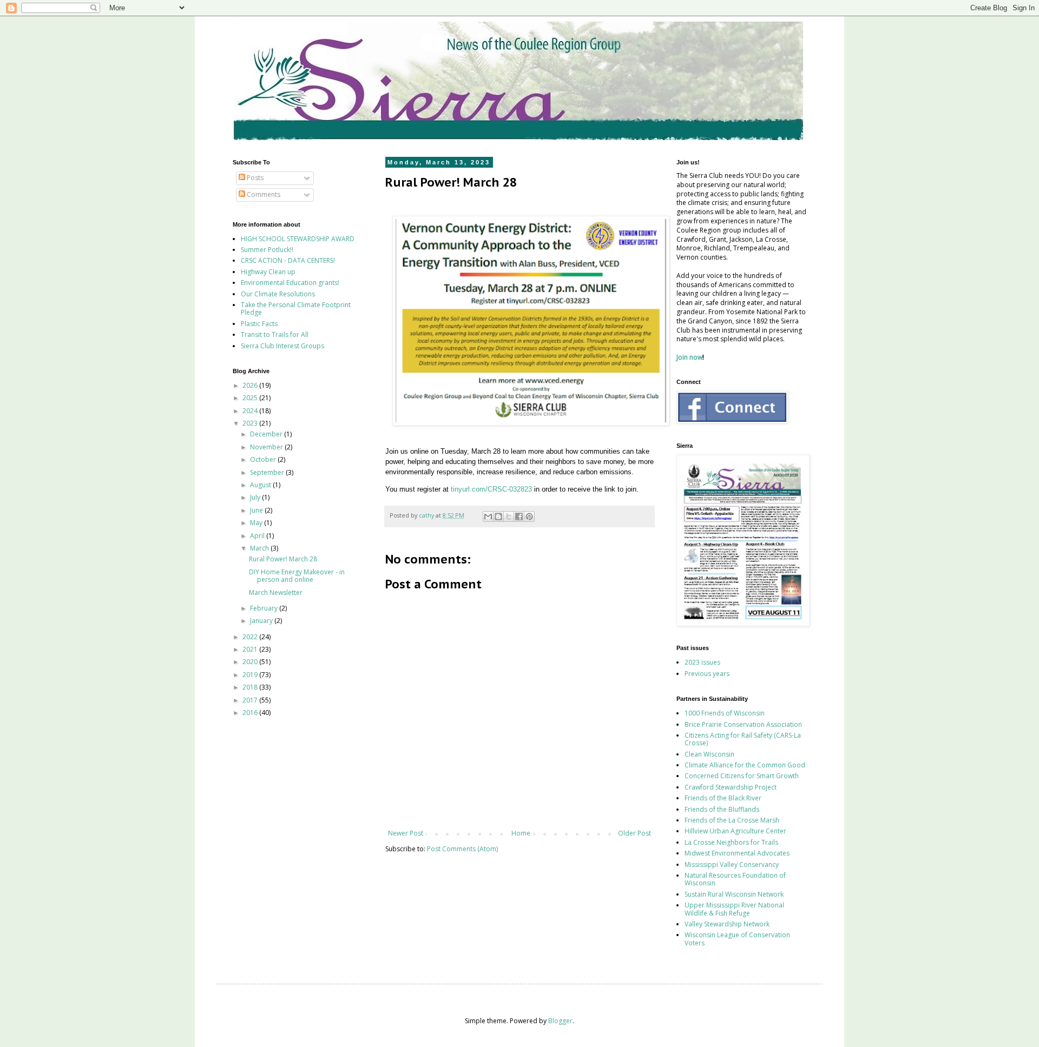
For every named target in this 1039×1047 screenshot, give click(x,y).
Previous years (707, 673)
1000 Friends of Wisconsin (725, 713)
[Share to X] (508, 516)
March (260, 548)
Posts (254, 177)
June (257, 510)
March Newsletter (276, 592)
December (267, 434)
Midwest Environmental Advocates (737, 853)
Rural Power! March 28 (283, 559)
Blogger (560, 1020)
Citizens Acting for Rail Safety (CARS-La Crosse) (743, 739)
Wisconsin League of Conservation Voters (737, 938)
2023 (250, 423)
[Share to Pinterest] (529, 516)
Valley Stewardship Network (727, 924)
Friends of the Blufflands (722, 809)
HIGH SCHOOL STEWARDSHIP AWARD (297, 238)
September (268, 472)
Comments (262, 194)
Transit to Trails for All (274, 334)
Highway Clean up (268, 271)
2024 (250, 410)
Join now (689, 357)
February (264, 608)
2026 (250, 385)
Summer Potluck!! (267, 249)
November (267, 447)
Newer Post (405, 833)
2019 (250, 674)
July (256, 497)
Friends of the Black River (723, 798)
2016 (250, 712)
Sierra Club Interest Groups (282, 345)
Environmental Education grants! (290, 282)
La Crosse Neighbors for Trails (731, 842)
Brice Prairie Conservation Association (743, 724)
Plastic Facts (259, 323)
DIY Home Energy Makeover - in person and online (297, 575)
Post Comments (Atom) (462, 848)
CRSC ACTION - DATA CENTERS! (288, 260)
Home (520, 833)
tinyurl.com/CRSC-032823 (491, 489)
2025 (250, 397)
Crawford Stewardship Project (731, 787)
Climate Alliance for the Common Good (745, 765)
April (258, 535)
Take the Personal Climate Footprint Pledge (296, 308)
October (264, 459)
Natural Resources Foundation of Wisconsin (735, 879)
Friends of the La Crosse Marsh (732, 820)
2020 (250, 661)
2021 (250, 649)
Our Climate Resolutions (278, 294)
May (257, 522)
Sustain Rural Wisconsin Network (734, 894)
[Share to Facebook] (519, 516)
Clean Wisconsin (709, 754)
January (262, 620)
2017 (250, 700)
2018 (250, 687)
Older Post (634, 833)
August (261, 484)
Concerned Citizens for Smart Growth (742, 775)
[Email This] (488, 516)
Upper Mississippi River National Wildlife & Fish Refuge (734, 908)
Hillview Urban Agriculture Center (735, 831)
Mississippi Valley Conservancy (732, 864)
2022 (250, 636)
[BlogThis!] (498, 516)
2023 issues (702, 662)
